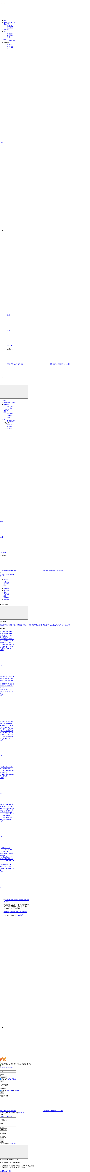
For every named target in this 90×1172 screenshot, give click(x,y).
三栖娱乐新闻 (11, 40)
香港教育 (6, 29)
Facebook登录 (66, 364)
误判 (39, 625)
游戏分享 (10, 44)
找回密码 (10, 1090)
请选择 (6, 579)
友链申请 (6, 912)
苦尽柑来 (61, 625)
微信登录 (15, 364)
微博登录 (20, 364)
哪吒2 (36, 625)
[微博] (17, 977)
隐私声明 (21, 1112)
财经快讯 (10, 26)
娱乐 (5, 39)
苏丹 (57, 625)
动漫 (9, 625)
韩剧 (15, 625)
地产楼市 (10, 28)
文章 (1, 574)
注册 (2, 1141)
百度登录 (52, 364)
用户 (4, 574)
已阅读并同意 (9, 1143)
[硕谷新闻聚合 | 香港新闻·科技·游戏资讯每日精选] (17, 901)
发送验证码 (3, 1077)
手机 (8, 37)
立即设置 (8, 1171)
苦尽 (68, 625)
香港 (1, 625)
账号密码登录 (11, 1079)
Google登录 (58, 364)
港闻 (5, 20)
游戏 (7, 625)
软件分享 (10, 48)
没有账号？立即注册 (6, 1067)
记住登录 (4, 1079)
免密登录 (17, 1090)
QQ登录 (9, 364)
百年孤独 (43, 625)
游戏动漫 (10, 33)
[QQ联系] (28, 964)
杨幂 (32, 625)
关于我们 (24, 912)
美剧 (18, 625)
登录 (2, 1081)
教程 (21, 625)
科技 (5, 31)
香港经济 (6, 24)
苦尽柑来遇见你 (51, 625)
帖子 (9, 574)
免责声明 (12, 912)
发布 (1, 142)
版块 (7, 574)
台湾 (4, 625)
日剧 (12, 625)
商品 (12, 574)
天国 (30, 625)
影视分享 (10, 46)
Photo (27, 625)
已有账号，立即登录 (6, 1116)
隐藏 (23, 625)
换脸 (65, 625)
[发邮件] (28, 1026)
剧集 (5, 581)
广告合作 (18, 912)
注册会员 (3, 1171)
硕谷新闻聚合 (19, 915)
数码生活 (10, 35)
